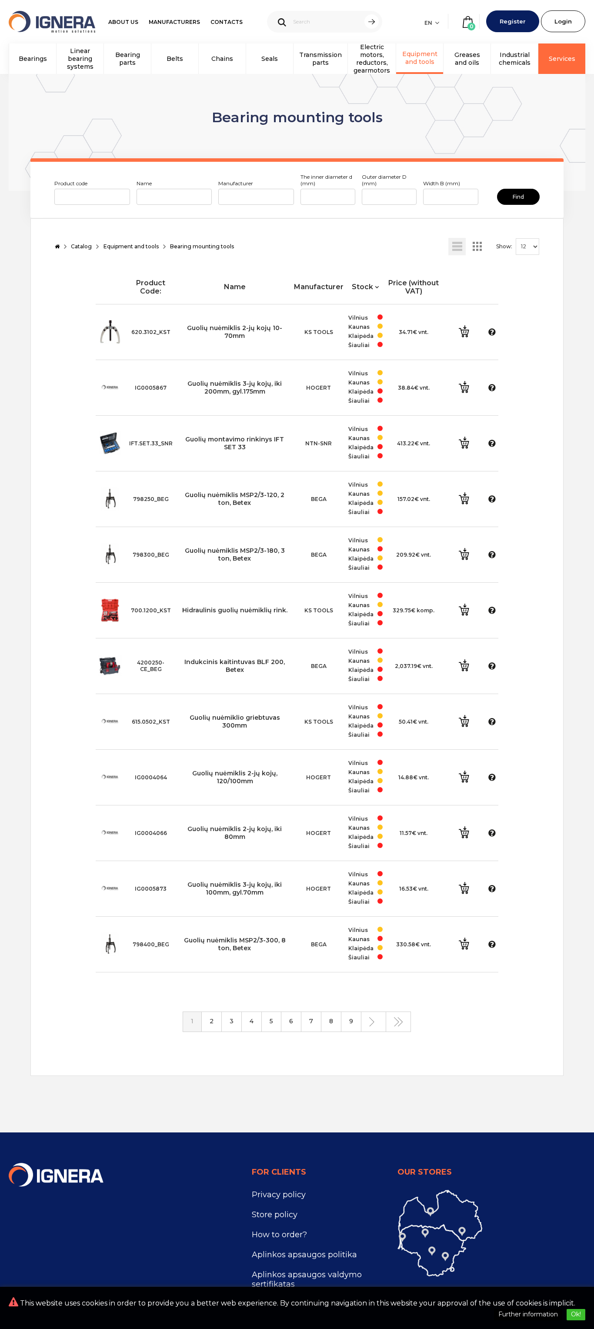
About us (123, 22)
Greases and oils (467, 59)
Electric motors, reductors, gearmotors (372, 58)
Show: (504, 246)
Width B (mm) (441, 183)
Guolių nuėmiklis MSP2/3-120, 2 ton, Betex (234, 499)
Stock (363, 287)
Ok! (576, 1314)
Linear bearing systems (80, 58)
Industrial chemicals (515, 59)
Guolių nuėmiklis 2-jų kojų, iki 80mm (234, 833)
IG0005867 (151, 387)
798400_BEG (151, 944)
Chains (222, 59)
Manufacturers (174, 22)
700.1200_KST (151, 610)
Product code (70, 183)
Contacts (226, 22)
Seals (269, 59)
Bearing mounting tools (202, 246)
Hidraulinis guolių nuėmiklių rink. (234, 610)
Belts (175, 59)
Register (513, 21)
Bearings (33, 59)
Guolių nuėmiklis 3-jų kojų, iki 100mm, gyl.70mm (234, 888)
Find (518, 197)
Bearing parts (127, 59)
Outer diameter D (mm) (384, 180)
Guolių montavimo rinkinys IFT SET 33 (234, 443)
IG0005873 (151, 888)
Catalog (81, 246)
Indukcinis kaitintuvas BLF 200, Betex (234, 666)
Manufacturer (235, 183)
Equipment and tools (419, 58)
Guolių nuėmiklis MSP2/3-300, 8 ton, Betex (235, 944)
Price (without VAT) (413, 287)
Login (563, 21)
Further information (528, 1314)
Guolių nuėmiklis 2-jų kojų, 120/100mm (234, 777)
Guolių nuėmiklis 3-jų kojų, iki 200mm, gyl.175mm (234, 387)
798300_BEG (151, 554)
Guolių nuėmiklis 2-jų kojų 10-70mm (234, 332)
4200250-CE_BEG (150, 665)
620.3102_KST (150, 332)
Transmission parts (320, 59)
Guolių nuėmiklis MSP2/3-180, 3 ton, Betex (235, 554)
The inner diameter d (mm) (326, 180)
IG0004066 (151, 833)
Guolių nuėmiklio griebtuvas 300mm (235, 721)
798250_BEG (151, 499)
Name (144, 183)
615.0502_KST (151, 721)
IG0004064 (151, 777)
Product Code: (150, 287)
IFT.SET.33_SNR (151, 443)
